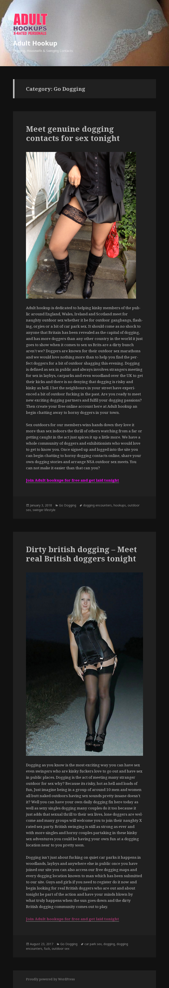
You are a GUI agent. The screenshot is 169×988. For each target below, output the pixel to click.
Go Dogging (67, 505)
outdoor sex (60, 948)
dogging (109, 944)
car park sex (93, 944)
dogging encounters (97, 505)
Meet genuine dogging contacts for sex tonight (73, 133)
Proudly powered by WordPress (50, 979)
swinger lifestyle (44, 510)
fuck (47, 948)
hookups (120, 505)
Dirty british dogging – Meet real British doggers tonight (81, 554)
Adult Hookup (35, 43)
